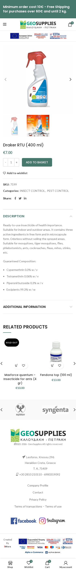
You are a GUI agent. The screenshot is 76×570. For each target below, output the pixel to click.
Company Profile (37, 485)
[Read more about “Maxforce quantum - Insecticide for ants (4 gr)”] (16, 365)
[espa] (38, 35)
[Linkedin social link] (25, 198)
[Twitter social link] (20, 198)
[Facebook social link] (15, 198)
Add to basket (37, 162)
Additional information (24, 306)
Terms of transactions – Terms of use (38, 506)
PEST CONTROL (58, 190)
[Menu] (5, 24)
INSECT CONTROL (32, 190)
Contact (38, 492)
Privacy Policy (37, 499)
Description (13, 216)
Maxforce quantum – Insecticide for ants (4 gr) (19, 379)
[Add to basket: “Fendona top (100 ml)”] (52, 365)
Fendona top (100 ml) (56, 375)
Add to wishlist (17, 173)
